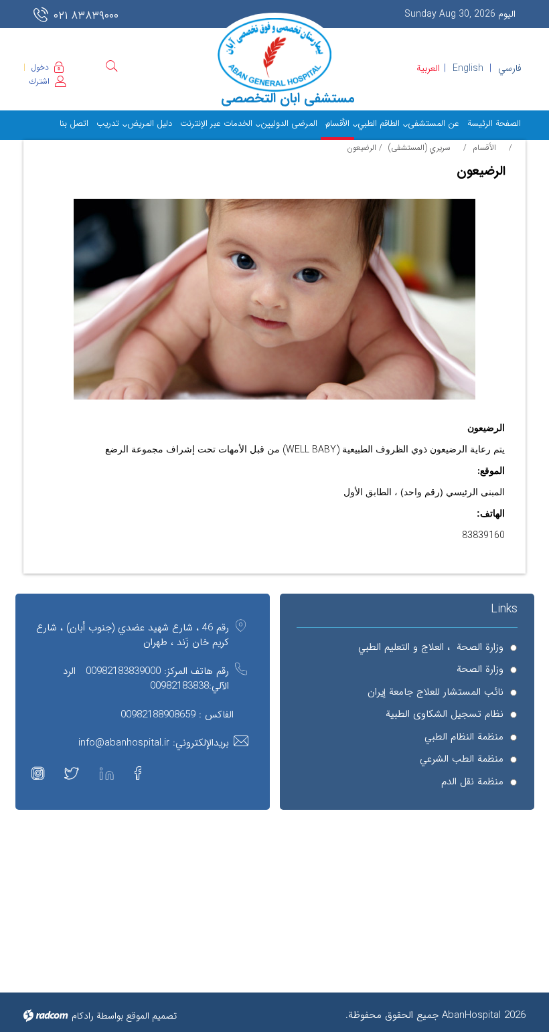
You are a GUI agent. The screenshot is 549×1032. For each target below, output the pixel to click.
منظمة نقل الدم (472, 782)
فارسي (510, 68)
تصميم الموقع (151, 1016)
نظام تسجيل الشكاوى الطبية (444, 714)
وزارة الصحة (480, 669)
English (468, 68)
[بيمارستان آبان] (274, 55)
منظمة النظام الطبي (463, 737)
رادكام (83, 1016)
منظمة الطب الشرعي (461, 759)
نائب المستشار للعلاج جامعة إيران (435, 692)
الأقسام (484, 147)
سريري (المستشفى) (419, 147)
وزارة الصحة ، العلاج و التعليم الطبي (430, 647)
